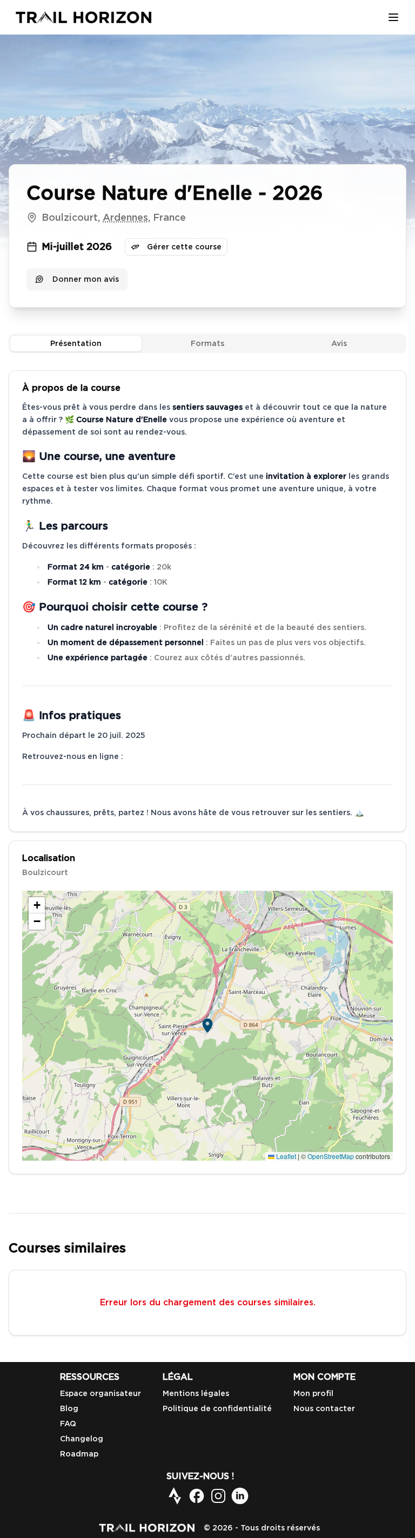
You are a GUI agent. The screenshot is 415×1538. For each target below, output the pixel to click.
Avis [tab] (339, 343)
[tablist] (207, 343)
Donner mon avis (85, 279)
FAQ (68, 1423)
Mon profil (313, 1393)
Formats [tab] (207, 343)
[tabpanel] (207, 772)
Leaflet (285, 1156)
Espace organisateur (100, 1393)
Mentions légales (196, 1393)
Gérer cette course (184, 246)
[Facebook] (196, 1496)
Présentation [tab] (76, 343)
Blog (69, 1408)
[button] (207, 1025)
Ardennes (125, 217)
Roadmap (79, 1453)
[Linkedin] (240, 1496)
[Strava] (175, 1496)
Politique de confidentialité (217, 1408)
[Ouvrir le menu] (393, 17)
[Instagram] (218, 1496)
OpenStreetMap (330, 1156)
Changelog (81, 1438)
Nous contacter (324, 1408)
